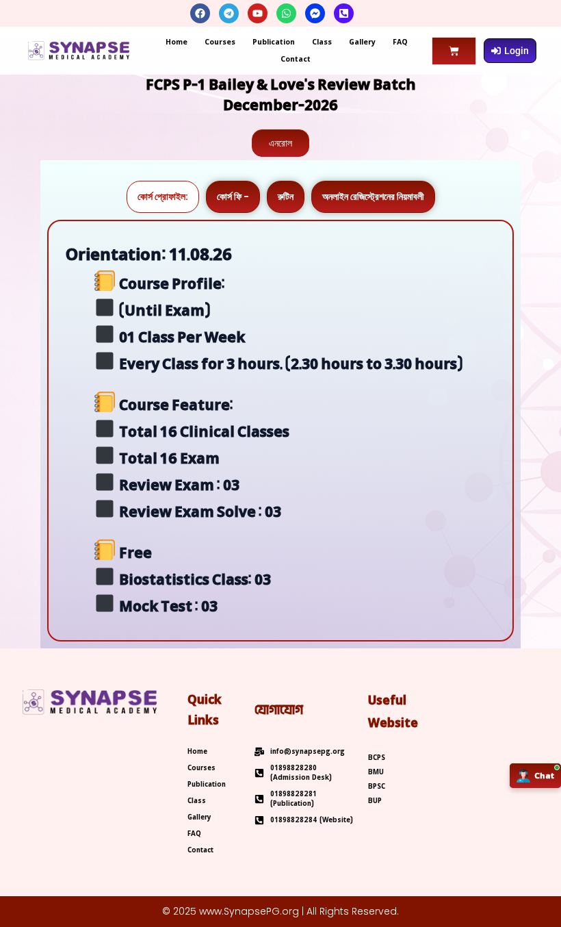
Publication (273, 42)
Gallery (362, 42)
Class (322, 42)
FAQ (400, 42)
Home (176, 42)
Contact (295, 59)
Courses (220, 42)
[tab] (163, 197)
